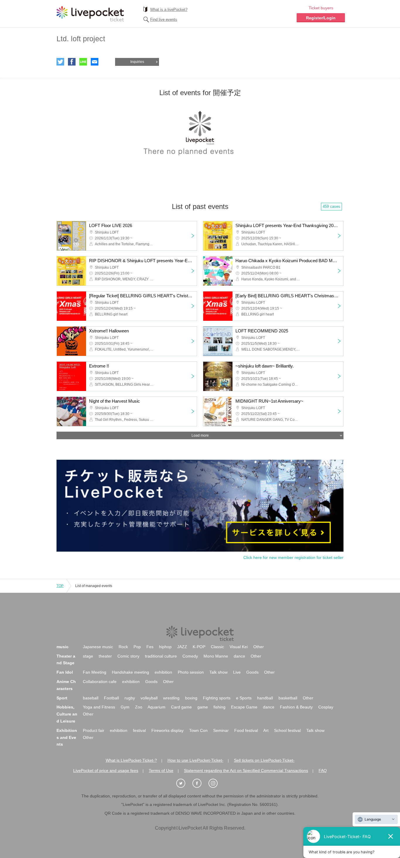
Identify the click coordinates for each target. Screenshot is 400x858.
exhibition (163, 672)
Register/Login (321, 18)
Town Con (198, 730)
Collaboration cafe (100, 681)
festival (139, 730)
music (63, 646)
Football (111, 698)
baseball (90, 698)
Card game (181, 707)
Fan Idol (65, 672)
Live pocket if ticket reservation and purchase (90, 14)
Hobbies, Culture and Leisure (67, 714)
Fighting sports (216, 698)
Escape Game (244, 707)
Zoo (138, 707)
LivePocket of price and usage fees (105, 770)
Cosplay (325, 707)
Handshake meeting (130, 672)
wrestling (171, 698)
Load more (200, 435)
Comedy (190, 656)
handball (265, 698)
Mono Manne (216, 656)
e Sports (244, 698)
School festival (287, 730)
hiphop (165, 646)
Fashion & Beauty (296, 707)
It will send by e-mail (94, 62)
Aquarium (156, 707)
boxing (191, 698)
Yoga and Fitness (99, 707)
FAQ (323, 770)
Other (258, 646)
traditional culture (161, 656)
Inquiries (137, 62)
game (202, 707)
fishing (219, 707)
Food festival (246, 730)
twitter (60, 62)
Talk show (218, 672)
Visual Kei (239, 646)
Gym (125, 707)
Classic (217, 646)
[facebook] (200, 783)
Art (266, 730)
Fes (149, 646)
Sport (62, 698)
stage (88, 656)
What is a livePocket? (168, 9)
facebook (72, 62)
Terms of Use (161, 770)
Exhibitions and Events (67, 737)
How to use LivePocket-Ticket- (195, 760)
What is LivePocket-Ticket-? (131, 760)
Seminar (221, 730)
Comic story (128, 656)
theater (105, 656)
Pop (137, 646)
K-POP (199, 646)
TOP (60, 586)
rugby (129, 698)
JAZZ (182, 646)
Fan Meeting (94, 672)
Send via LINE (83, 62)
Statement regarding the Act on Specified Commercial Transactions (246, 770)
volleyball (149, 698)
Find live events (163, 19)
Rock (123, 646)
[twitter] (184, 783)
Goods (252, 672)
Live (237, 672)
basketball (287, 698)
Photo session (191, 672)
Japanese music (98, 646)
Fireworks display (167, 730)
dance (239, 656)
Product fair (93, 730)
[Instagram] (216, 783)
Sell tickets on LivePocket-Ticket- (264, 760)
